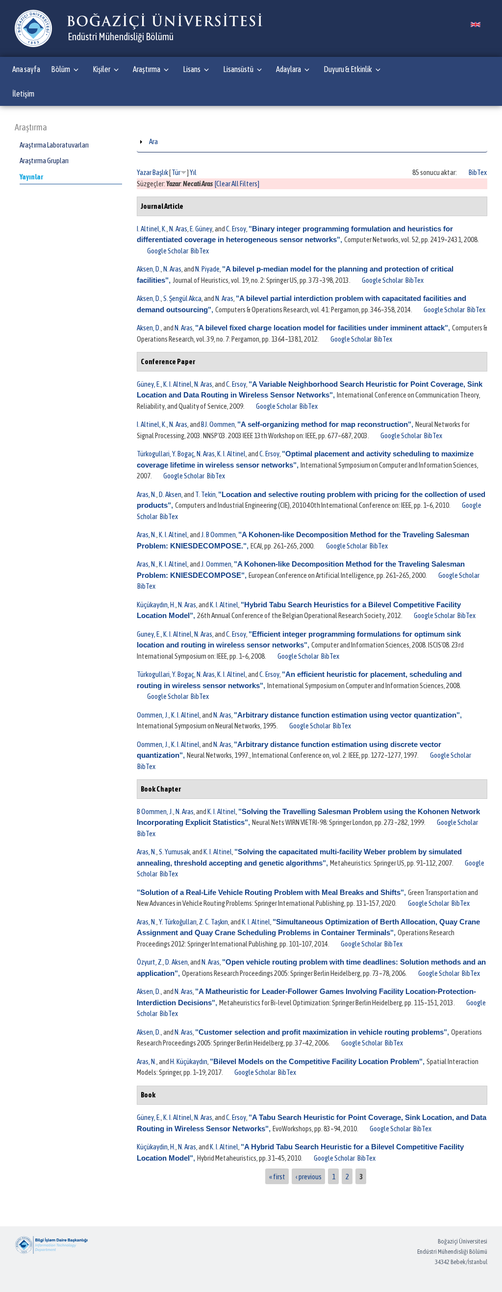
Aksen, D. (149, 269)
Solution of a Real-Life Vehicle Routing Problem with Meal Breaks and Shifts (270, 892)
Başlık (160, 172)
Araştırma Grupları (44, 160)
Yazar (144, 172)
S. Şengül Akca (182, 298)
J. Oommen (216, 564)
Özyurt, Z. (150, 962)
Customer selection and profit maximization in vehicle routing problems (321, 1032)
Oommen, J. (153, 715)
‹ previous (309, 1176)
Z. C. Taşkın (213, 922)
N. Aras (178, 228)
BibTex (478, 172)
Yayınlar (31, 177)
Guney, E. (149, 634)
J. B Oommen (218, 534)
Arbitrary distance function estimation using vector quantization (346, 715)
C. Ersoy (236, 228)
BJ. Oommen (218, 424)
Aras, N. (146, 494)
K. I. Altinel (177, 384)
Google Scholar (167, 251)
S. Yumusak (174, 851)
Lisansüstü (238, 69)
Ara (153, 141)
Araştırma (146, 69)
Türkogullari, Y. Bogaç (165, 453)
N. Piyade (207, 269)
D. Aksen (170, 494)
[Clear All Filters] (237, 183)
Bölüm (60, 69)
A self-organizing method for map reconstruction (324, 424)
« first (277, 1176)
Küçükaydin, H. (156, 1147)
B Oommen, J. (155, 811)
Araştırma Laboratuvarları (54, 145)
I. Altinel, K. (152, 228)
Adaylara (288, 69)
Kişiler (101, 69)
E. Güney (201, 228)
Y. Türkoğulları (178, 922)
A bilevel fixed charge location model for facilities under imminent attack (322, 327)
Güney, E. (149, 384)
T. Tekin (205, 494)
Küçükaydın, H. (156, 604)
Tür (176, 172)
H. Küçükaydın (188, 1061)
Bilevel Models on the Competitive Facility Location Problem (316, 1061)
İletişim (23, 93)
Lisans (192, 69)
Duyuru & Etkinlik (348, 69)
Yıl (193, 172)
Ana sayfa (26, 69)
